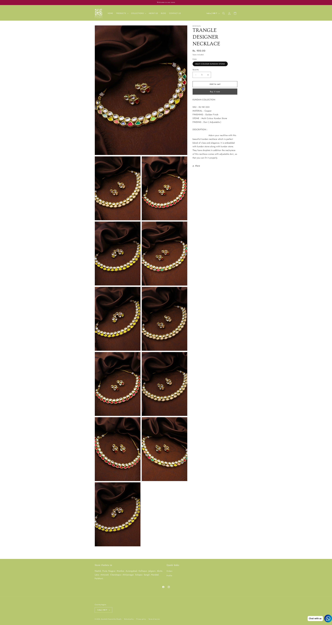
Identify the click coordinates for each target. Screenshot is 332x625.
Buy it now (215, 91)
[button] (122, 13)
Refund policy (129, 619)
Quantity (196, 70)
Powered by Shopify (115, 619)
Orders (169, 571)
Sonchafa (104, 619)
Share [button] (197, 166)
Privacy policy (141, 619)
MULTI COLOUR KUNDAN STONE (210, 64)
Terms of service (154, 619)
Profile (169, 575)
